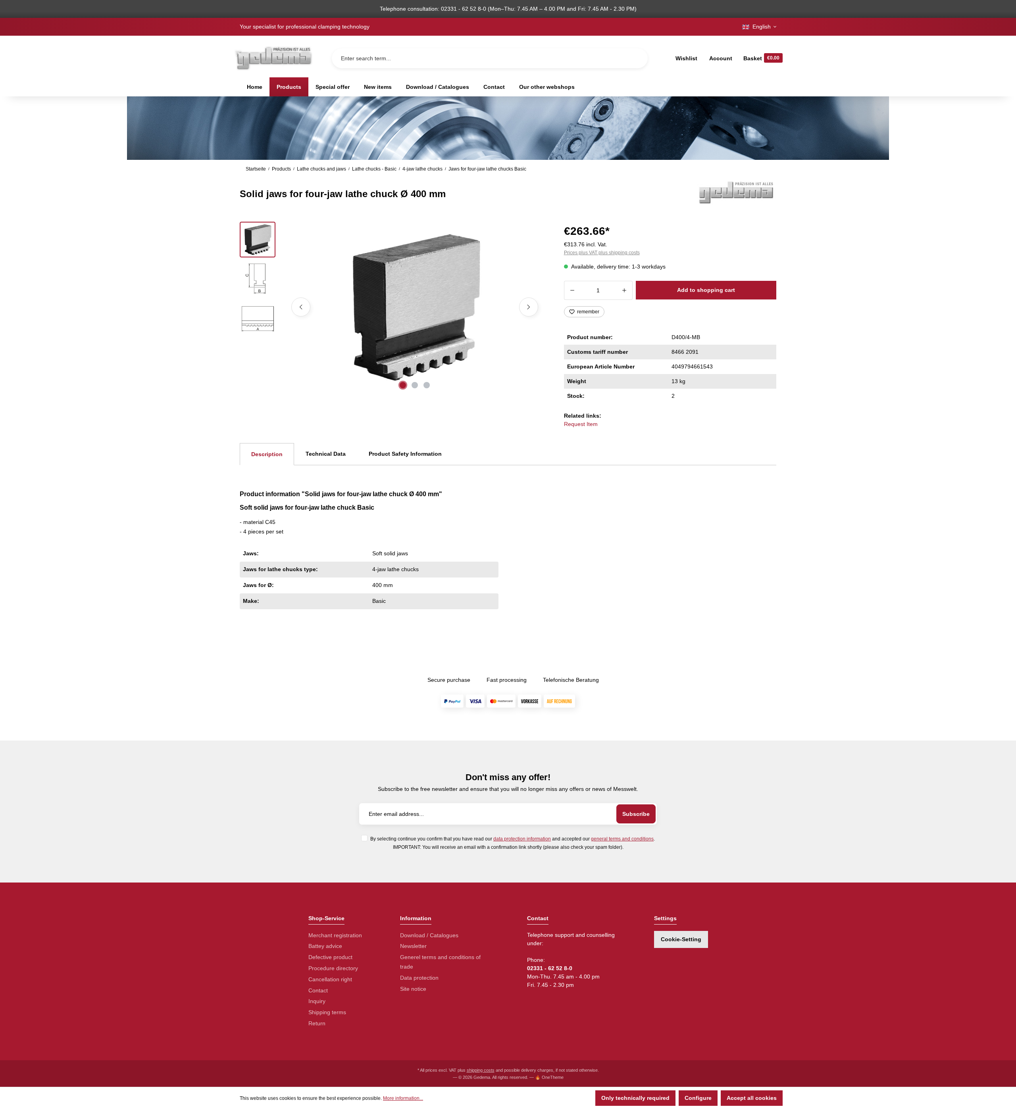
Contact (318, 990)
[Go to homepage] (273, 58)
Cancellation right (330, 979)
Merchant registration (335, 935)
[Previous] (300, 307)
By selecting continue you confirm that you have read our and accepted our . (512, 838)
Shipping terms (327, 1012)
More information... (403, 1098)
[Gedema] (736, 192)
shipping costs (481, 1070)
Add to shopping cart (706, 290)
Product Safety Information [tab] (405, 454)
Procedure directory (333, 968)
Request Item (581, 424)
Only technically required (635, 1098)
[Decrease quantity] (572, 290)
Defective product (330, 957)
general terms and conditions (622, 838)
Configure (698, 1098)
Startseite (256, 169)
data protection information (522, 838)
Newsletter (413, 946)
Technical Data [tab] (326, 454)
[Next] (528, 307)
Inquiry (316, 1001)
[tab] (267, 454)
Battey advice (325, 946)
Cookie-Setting (681, 939)
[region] (392, 307)
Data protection (419, 978)
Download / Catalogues (429, 935)
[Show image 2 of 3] (415, 385)
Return (316, 1023)
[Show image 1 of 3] (403, 385)
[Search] (635, 58)
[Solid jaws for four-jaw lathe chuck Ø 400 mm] (414, 307)
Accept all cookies (752, 1098)
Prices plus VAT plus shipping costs (602, 252)
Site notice (413, 989)
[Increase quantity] (624, 290)
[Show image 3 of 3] (426, 385)
